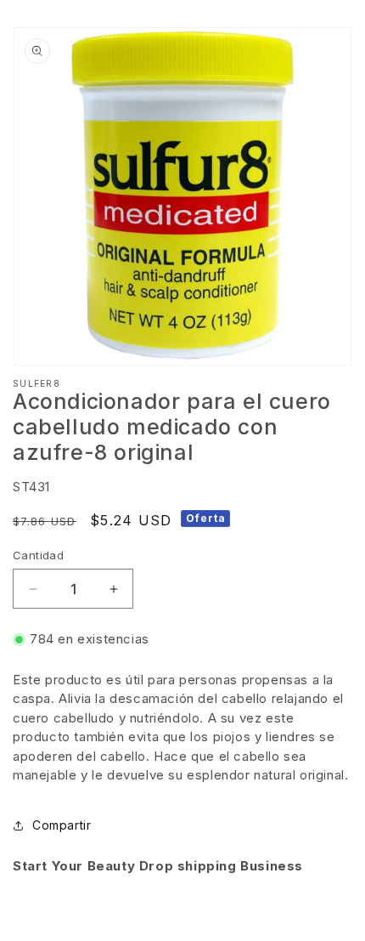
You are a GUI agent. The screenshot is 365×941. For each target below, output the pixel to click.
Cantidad (38, 555)
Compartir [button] (61, 825)
